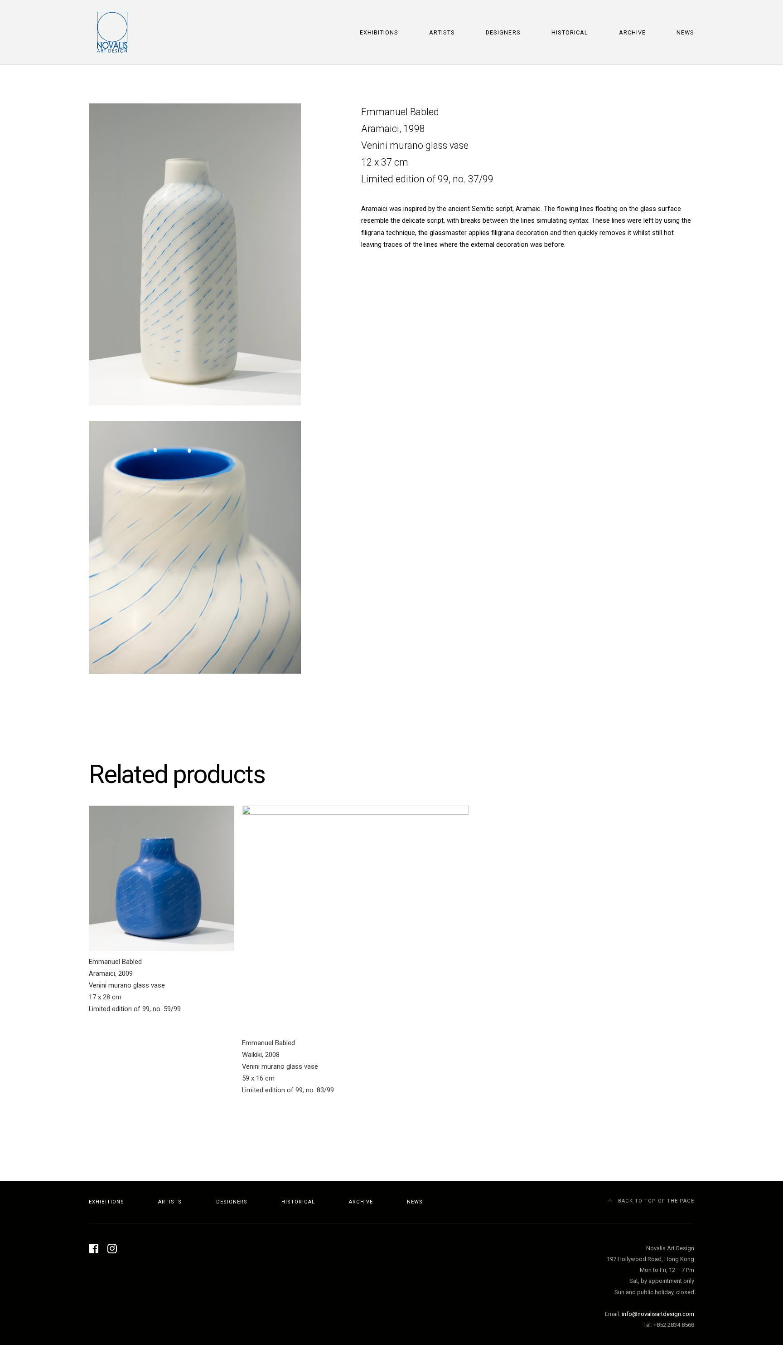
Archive (632, 32)
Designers (503, 32)
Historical (569, 32)
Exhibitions (379, 32)
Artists (442, 32)
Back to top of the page (655, 1201)
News (685, 32)
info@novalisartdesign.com (658, 1314)
